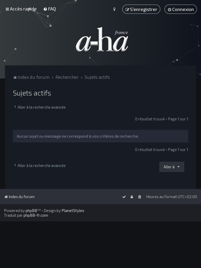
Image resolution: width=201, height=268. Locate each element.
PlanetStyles (73, 210)
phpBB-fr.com (36, 215)
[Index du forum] (100, 39)
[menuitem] (49, 8)
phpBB (31, 210)
